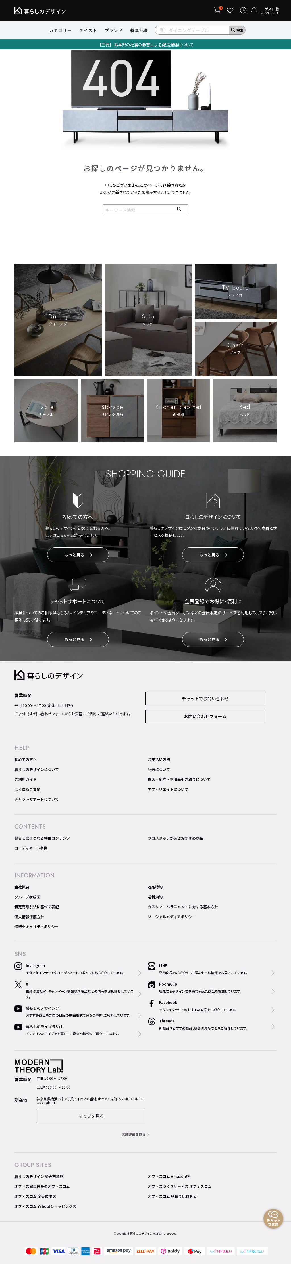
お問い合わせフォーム (205, 716)
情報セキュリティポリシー (36, 926)
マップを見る (91, 1116)
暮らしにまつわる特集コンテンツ (42, 838)
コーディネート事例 (30, 848)
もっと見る (74, 554)
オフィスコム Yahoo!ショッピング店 (45, 1206)
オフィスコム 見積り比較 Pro (172, 1196)
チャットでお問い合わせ (205, 698)
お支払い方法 (159, 759)
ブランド (114, 30)
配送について (159, 769)
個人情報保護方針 (29, 916)
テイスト (88, 30)
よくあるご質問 (27, 789)
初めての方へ (25, 759)
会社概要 (21, 887)
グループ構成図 (27, 897)
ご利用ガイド (25, 779)
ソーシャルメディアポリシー (172, 916)
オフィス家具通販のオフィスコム (42, 1186)
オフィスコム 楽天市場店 (35, 1196)
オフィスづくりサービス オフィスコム (179, 1186)
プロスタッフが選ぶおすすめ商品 (175, 838)
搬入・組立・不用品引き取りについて (179, 779)
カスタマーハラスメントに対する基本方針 (183, 906)
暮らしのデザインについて (36, 769)
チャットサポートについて (36, 799)
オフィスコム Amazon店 (169, 1176)
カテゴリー (60, 30)
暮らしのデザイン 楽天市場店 (38, 1176)
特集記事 (139, 30)
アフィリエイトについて (168, 789)
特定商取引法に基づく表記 (36, 906)
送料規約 (155, 897)
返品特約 (155, 887)
